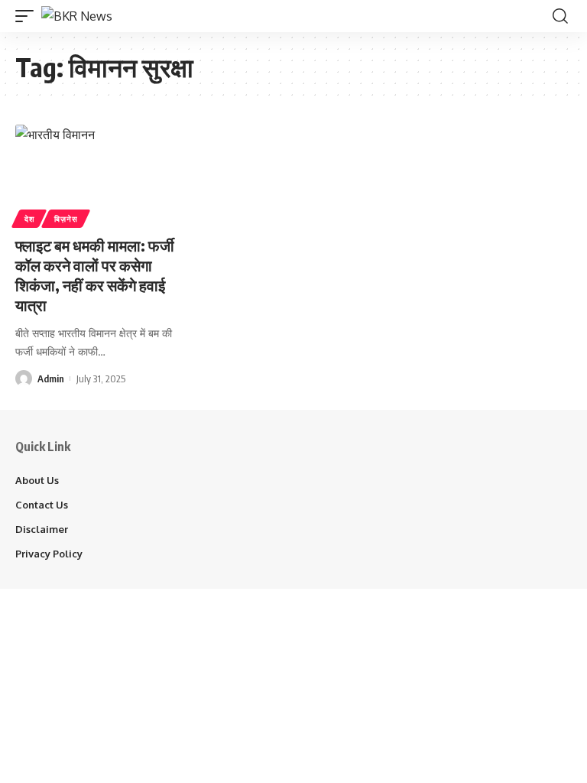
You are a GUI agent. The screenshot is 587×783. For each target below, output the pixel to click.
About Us (37, 480)
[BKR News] (76, 16)
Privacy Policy (49, 553)
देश (29, 218)
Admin (50, 378)
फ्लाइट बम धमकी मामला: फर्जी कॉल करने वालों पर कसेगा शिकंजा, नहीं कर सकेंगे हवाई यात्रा (94, 275)
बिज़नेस (65, 218)
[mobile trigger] (28, 16)
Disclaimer (41, 529)
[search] (560, 16)
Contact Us (41, 505)
